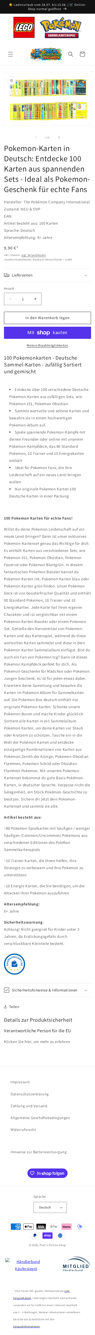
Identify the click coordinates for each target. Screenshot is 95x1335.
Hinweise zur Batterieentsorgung (39, 1152)
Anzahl (9, 288)
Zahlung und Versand (29, 1106)
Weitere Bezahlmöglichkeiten (47, 345)
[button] (10, 54)
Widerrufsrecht (23, 1129)
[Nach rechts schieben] (59, 137)
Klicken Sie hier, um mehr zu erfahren (37, 1041)
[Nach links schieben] (36, 137)
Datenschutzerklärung (30, 1094)
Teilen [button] (14, 1006)
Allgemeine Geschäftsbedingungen (40, 1117)
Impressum (20, 1082)
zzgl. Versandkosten (33, 255)
